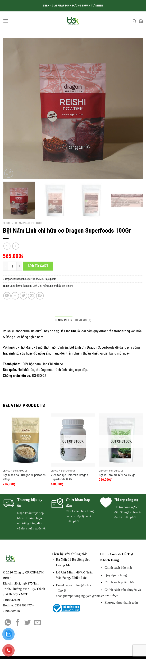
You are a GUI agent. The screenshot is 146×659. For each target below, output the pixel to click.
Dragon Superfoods (29, 223)
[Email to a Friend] (32, 296)
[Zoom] (8, 173)
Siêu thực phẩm (47, 279)
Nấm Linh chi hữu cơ (54, 285)
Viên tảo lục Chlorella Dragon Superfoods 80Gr (69, 477)
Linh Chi (37, 285)
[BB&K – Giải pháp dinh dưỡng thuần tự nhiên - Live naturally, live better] (73, 20)
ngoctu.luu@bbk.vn (79, 585)
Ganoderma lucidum (21, 285)
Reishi (69, 285)
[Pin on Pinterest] (40, 296)
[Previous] (10, 108)
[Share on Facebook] (15, 296)
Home (6, 223)
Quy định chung (116, 575)
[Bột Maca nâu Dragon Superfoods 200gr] (25, 440)
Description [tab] (64, 320)
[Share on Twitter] (23, 296)
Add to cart (38, 266)
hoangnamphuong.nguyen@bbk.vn (80, 596)
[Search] (134, 21)
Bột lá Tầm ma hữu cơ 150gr (117, 475)
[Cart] (141, 21)
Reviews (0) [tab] (83, 320)
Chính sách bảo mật (118, 567)
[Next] (135, 108)
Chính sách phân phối (120, 582)
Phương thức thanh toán (121, 602)
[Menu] (5, 21)
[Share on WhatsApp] (7, 296)
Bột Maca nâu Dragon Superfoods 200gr (24, 477)
